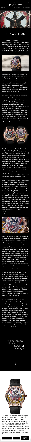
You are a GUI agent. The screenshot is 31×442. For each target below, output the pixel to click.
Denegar (16, 438)
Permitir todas (25, 438)
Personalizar (7, 438)
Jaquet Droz (2, 3)
